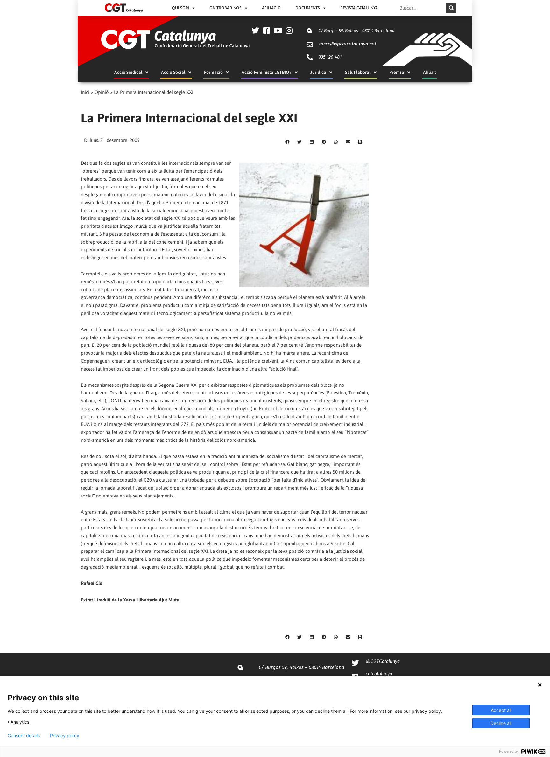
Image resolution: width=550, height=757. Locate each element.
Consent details (24, 735)
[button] (287, 142)
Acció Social (173, 72)
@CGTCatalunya (383, 661)
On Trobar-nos (225, 7)
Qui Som (180, 7)
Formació (213, 72)
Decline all (500, 723)
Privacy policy (64, 735)
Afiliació (271, 7)
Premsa (396, 72)
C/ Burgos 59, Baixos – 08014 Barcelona (356, 30)
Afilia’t (429, 72)
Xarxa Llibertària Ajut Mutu (151, 599)
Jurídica (318, 72)
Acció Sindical (128, 72)
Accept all (501, 710)
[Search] (451, 8)
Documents (307, 7)
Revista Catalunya (359, 7)
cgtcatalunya (379, 673)
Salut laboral (357, 72)
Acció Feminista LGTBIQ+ (267, 72)
